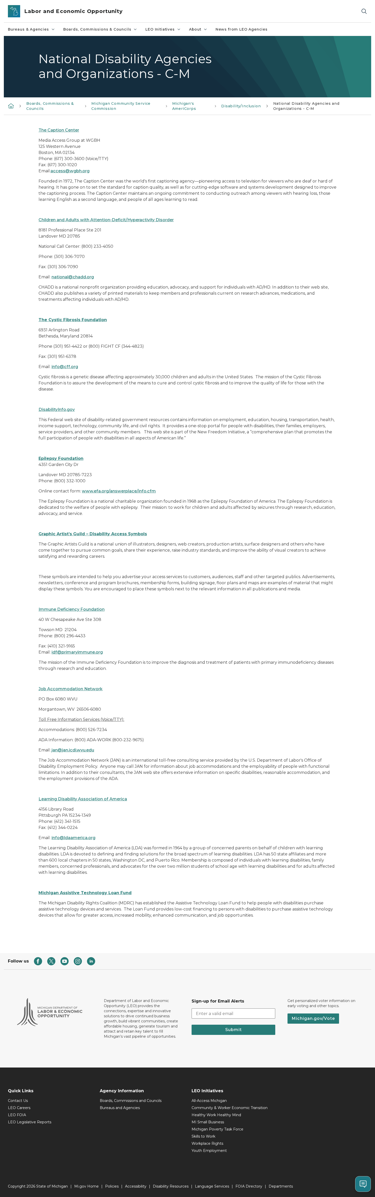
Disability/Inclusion (241, 106)
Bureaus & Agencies (28, 29)
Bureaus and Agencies (120, 1107)
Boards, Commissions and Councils (130, 1100)
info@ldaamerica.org (73, 837)
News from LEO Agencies (242, 29)
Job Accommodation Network (71, 688)
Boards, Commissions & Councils (97, 29)
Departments (281, 1186)
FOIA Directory (248, 1186)
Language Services (212, 1186)
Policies (112, 1186)
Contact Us (18, 1100)
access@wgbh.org (70, 170)
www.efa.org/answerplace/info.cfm (119, 491)
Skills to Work (203, 1136)
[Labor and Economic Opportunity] (11, 105)
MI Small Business (208, 1122)
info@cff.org (65, 366)
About (195, 29)
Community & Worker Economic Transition (230, 1107)
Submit (233, 1029)
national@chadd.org (73, 277)
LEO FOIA (17, 1115)
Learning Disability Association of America (83, 799)
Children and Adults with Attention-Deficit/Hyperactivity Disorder (106, 219)
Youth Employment (209, 1150)
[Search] (364, 11)
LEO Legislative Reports (29, 1122)
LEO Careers (19, 1107)
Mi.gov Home (86, 1186)
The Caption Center (59, 130)
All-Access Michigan (209, 1100)
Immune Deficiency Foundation (72, 609)
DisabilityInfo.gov (57, 409)
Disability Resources (171, 1186)
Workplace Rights (207, 1143)
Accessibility (135, 1186)
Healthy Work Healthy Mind (216, 1115)
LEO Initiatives (159, 29)
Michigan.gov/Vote (313, 1018)
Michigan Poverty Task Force (217, 1129)
